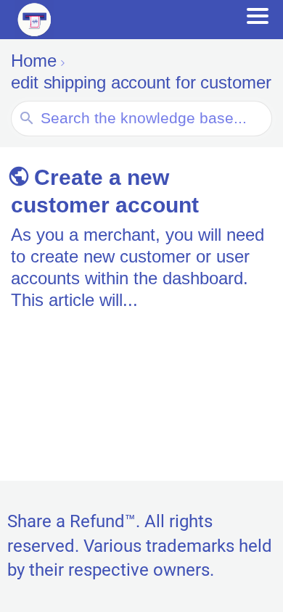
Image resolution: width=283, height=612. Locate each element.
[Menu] (257, 16)
